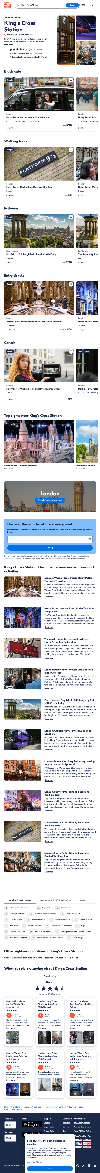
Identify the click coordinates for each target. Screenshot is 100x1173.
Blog (64, 1131)
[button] (39, 104)
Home (7, 1107)
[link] (39, 104)
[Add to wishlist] (71, 80)
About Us (66, 1123)
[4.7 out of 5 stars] (17, 49)
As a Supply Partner (82, 1123)
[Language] (83, 5)
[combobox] (40, 5)
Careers (66, 1127)
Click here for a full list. (67, 958)
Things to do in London (55, 1107)
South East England (32, 1107)
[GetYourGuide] (7, 5)
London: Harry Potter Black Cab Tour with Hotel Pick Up (81, 1004)
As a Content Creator (82, 1127)
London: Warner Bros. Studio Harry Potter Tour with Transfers (17, 1056)
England (16, 1107)
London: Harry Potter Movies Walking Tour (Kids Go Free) (16, 1004)
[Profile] (92, 5)
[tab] (20, 900)
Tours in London (76, 1107)
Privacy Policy (49, 1131)
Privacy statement (78, 558)
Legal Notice (49, 1127)
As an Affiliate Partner (83, 1131)
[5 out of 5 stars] (18, 1011)
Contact (47, 1123)
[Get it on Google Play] (32, 1124)
